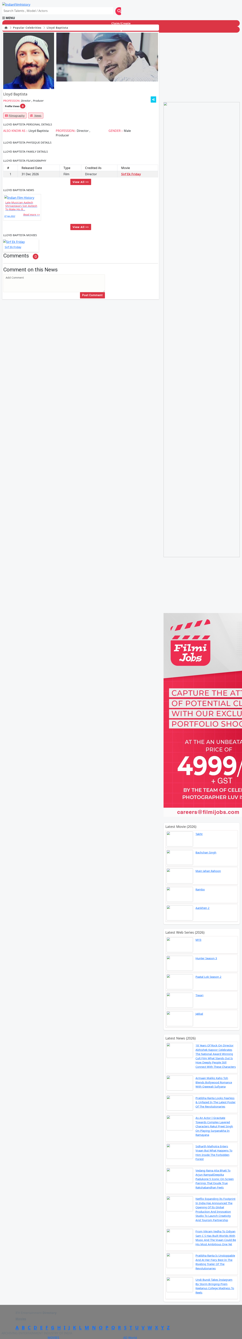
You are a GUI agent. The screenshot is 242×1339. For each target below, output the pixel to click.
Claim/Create (121, 23)
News (37, 115)
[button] (121, 18)
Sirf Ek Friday (131, 174)
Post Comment (92, 295)
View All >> (81, 182)
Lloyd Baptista (57, 27)
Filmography (17, 115)
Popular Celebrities (26, 27)
